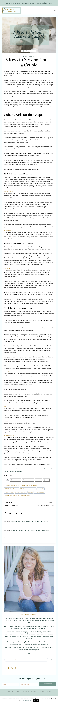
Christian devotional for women (28, 488)
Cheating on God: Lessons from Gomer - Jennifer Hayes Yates (29, 521)
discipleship (41, 488)
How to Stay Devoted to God (45, 504)
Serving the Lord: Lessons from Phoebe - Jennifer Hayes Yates (30, 530)
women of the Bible (25, 495)
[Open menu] (54, 10)
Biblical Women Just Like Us (12, 485)
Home (9, 691)
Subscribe (47, 684)
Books (19, 691)
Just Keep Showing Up (11, 504)
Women (33, 56)
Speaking (26, 691)
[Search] (51, 660)
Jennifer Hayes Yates (20, 492)
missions (30, 492)
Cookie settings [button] (27, 700)
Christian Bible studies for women (29, 485)
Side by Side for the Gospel (12, 495)
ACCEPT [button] (36, 700)
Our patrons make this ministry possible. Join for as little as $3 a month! (29, 3)
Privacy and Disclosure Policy (41, 691)
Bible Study (26, 56)
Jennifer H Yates (9, 492)
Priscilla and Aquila (39, 492)
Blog (13, 691)
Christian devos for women (11, 488)
